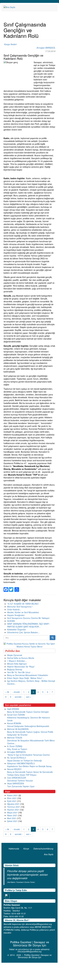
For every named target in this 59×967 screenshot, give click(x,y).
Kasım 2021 (12, 795)
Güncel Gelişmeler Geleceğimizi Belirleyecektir (28, 726)
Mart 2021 (11, 818)
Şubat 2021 (12, 821)
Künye (26, 848)
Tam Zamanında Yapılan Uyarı (21, 786)
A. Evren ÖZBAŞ (14, 746)
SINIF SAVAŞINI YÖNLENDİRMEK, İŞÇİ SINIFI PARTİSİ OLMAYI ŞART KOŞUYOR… (28, 625)
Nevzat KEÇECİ (14, 769)
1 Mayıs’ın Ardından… (17, 660)
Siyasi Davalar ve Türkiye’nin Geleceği (24, 760)
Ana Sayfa (48, 854)
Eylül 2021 (12, 801)
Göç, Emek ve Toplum (17, 749)
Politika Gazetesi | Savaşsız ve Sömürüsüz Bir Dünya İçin (35, 956)
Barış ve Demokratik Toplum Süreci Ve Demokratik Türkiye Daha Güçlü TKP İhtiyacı (30, 773)
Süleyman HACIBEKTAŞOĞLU (21, 763)
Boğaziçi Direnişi (14, 669)
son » (28, 696)
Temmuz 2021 (13, 806)
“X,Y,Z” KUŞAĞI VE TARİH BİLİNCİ (23, 603)
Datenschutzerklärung (43, 848)
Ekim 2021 (12, 798)
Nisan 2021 (12, 815)
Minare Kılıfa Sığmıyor (17, 663)
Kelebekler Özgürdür (16, 629)
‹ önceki (16, 691)
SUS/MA (11, 620)
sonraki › (19, 696)
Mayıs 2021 (12, 812)
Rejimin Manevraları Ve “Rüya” (21, 666)
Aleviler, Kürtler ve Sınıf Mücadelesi (23, 612)
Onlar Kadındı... (14, 609)
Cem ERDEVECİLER (16, 777)
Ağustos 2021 (13, 803)
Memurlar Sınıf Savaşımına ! (20, 606)
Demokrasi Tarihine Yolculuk (20, 780)
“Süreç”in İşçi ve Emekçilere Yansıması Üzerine (28, 754)
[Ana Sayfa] (9, 7)
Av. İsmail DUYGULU (16, 757)
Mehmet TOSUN (14, 737)
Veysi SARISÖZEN (15, 783)
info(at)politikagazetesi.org (30, 951)
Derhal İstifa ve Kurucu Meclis (20, 658)
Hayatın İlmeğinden (16, 615)
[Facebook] (6, 588)
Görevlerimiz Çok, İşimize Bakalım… (23, 632)
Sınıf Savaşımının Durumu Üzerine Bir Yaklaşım (28, 618)
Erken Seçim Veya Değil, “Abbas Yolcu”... (25, 678)
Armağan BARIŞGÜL (46, 47)
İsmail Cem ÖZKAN (16, 714)
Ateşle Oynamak (14, 655)
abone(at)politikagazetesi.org (38, 924)
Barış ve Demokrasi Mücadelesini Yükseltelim (27, 675)
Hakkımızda (14, 848)
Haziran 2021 (13, 809)
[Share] (16, 588)
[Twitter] (11, 588)
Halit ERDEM (13, 709)
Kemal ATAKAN (14, 723)
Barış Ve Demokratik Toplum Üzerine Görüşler (28, 711)
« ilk (7, 691)
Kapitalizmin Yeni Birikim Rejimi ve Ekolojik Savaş (29, 766)
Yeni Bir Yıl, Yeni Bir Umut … (20, 672)
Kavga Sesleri (10, 44)
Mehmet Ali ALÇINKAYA (17, 729)
